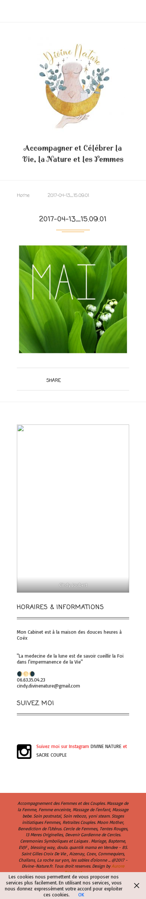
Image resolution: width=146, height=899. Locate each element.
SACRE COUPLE (51, 755)
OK (81, 895)
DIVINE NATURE (106, 746)
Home (23, 195)
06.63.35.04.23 (31, 680)
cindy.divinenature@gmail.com (48, 686)
